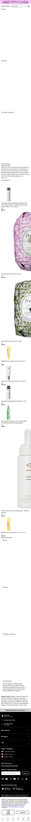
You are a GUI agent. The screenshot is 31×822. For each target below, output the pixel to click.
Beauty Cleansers (15, 690)
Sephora (13, 696)
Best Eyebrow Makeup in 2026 (14, 698)
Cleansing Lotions (11, 689)
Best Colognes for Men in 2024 (18, 705)
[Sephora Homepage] (5, 6)
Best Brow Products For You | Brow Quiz (14, 702)
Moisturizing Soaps (8, 687)
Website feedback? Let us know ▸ (15, 710)
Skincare (3, 9)
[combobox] (17, 6)
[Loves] (25, 6)
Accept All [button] (22, 812)
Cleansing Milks (7, 690)
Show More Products (6, 537)
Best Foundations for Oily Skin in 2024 (15, 701)
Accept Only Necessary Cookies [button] (8, 812)
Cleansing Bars (7, 685)
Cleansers (4, 61)
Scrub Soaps (14, 685)
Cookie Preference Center (16, 807)
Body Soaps (16, 687)
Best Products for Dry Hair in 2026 (13, 699)
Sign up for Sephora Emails (9, 769)
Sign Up (25, 773)
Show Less (4, 177)
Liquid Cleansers (20, 689)
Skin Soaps (21, 685)
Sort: (5, 180)
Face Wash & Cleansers (7, 112)
